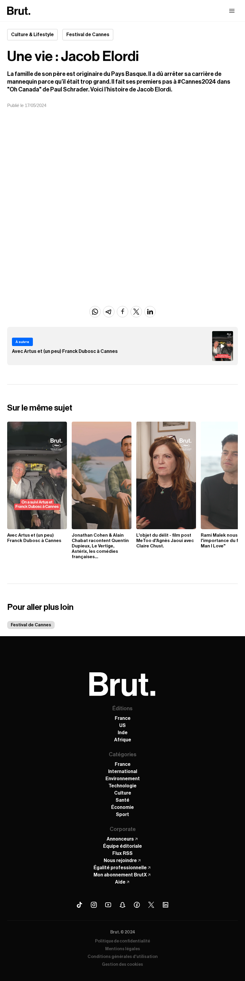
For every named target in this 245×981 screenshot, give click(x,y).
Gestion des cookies (122, 964)
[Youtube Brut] (108, 905)
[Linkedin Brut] (166, 905)
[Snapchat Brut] (122, 905)
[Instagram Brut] (94, 905)
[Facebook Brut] (137, 905)
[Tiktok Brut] (79, 905)
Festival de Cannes (31, 625)
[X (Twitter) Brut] (151, 905)
